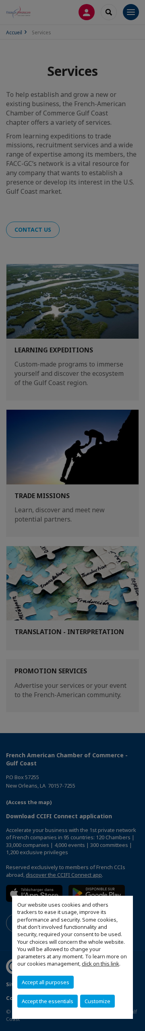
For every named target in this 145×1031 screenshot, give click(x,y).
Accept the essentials (47, 1001)
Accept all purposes (45, 982)
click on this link (100, 963)
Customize (97, 1001)
